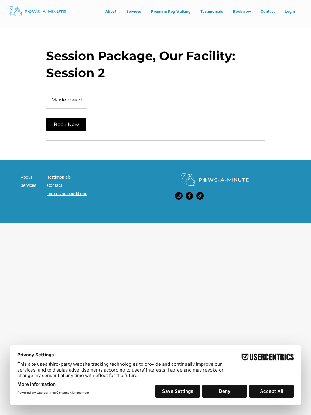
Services (28, 185)
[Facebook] (189, 196)
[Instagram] (179, 196)
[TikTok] (200, 196)
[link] (66, 124)
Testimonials (59, 177)
